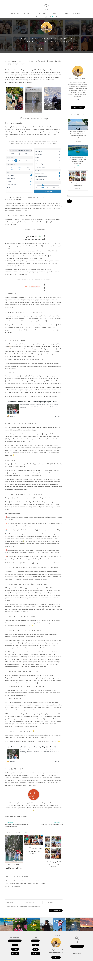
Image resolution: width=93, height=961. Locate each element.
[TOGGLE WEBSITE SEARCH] (57, 16)
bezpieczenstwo (54, 48)
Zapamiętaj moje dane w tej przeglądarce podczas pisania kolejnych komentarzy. (23, 906)
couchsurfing (69, 48)
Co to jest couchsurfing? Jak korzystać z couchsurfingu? (33, 849)
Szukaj (68, 195)
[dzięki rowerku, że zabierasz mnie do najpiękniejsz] (86, 924)
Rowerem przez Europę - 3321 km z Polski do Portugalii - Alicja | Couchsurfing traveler (27, 883)
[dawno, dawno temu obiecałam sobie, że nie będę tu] (20, 924)
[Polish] (45, 16)
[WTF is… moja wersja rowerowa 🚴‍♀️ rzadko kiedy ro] (59, 924)
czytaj (78, 139)
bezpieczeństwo (61, 48)
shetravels (46, 34)
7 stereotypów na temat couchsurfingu (53, 863)
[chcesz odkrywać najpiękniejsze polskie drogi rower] (33, 924)
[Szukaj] (69, 201)
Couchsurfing (37, 48)
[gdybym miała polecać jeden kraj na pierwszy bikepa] (73, 924)
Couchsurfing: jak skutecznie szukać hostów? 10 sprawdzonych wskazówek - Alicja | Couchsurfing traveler (31, 880)
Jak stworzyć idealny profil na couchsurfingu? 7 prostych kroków (14, 867)
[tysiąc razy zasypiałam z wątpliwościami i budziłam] (46, 924)
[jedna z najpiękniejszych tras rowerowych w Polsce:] (6, 924)
